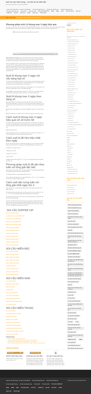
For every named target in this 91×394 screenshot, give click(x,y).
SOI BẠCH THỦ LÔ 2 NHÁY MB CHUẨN (15, 216)
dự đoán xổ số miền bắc (74, 256)
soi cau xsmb (71, 298)
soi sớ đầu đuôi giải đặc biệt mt (75, 103)
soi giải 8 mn (70, 118)
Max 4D (69, 152)
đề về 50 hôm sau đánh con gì (75, 348)
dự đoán (70, 230)
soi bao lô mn (71, 120)
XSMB (52, 11)
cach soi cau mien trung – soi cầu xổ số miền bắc (26, 2)
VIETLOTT (78, 11)
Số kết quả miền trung (72, 171)
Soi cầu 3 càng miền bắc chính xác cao (56, 356)
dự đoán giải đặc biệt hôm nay (75, 233)
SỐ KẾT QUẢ (43, 12)
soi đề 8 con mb (71, 50)
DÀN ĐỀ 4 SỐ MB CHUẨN (12, 233)
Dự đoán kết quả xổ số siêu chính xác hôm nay (74, 241)
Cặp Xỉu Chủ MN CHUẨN (12, 292)
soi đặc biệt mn (71, 116)
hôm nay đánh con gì (73, 281)
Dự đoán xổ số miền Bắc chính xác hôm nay (75, 260)
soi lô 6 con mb (71, 71)
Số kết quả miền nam (72, 173)
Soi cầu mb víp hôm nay (53, 9)
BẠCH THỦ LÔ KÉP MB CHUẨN (13, 221)
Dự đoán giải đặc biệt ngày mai (74, 237)
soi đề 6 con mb (71, 48)
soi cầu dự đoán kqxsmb (74, 301)
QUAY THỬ (35, 12)
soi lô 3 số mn (71, 114)
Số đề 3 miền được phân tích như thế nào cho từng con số (15, 356)
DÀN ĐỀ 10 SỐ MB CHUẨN (12, 242)
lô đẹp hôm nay (72, 292)
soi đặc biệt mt (71, 94)
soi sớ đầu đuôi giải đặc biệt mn (75, 124)
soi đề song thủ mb (72, 56)
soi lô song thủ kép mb (73, 75)
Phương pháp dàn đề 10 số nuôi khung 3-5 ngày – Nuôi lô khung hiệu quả (27, 343)
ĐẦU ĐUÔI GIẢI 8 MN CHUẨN (13, 298)
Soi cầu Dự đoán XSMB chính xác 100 (75, 304)
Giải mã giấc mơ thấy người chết (17, 338)
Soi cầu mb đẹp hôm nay (39, 9)
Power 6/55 (70, 154)
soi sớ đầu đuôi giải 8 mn (73, 122)
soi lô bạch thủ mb (72, 65)
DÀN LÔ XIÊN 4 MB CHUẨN (12, 263)
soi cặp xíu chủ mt (72, 92)
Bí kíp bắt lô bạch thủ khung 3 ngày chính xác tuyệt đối (22, 341)
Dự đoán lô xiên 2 (72, 244)
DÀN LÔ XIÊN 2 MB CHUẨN (12, 257)
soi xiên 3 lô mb (71, 84)
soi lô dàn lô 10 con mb (73, 67)
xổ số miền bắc (71, 342)
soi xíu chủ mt (71, 107)
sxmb (77, 321)
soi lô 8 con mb (71, 60)
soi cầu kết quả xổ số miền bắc (74, 309)
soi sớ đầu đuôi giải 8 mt (73, 101)
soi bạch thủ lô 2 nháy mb (73, 41)
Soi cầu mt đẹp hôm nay (66, 9)
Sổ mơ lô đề (23, 11)
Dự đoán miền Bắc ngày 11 (74, 247)
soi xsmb (70, 321)
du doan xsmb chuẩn (73, 224)
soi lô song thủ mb (72, 77)
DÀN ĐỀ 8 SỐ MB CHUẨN (12, 239)
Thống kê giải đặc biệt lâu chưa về (74, 328)
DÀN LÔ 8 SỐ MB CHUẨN (12, 254)
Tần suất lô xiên (72, 332)
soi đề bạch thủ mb (72, 54)
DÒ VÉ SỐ (22, 12)
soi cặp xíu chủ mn (72, 111)
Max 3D (69, 150)
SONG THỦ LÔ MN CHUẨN (12, 295)
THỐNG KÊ (9, 12)
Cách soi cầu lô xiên (73, 213)
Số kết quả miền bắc (72, 169)
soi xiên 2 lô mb (71, 82)
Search (69, 25)
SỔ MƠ (28, 12)
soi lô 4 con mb (71, 58)
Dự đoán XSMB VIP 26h (73, 253)
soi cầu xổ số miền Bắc (73, 315)
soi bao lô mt (70, 90)
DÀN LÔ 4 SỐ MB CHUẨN (12, 245)
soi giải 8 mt (70, 97)
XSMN (57, 11)
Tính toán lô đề (32, 11)
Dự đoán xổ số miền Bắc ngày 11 (75, 265)
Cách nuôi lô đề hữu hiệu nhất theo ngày (25, 28)
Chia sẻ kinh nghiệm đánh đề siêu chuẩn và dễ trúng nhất (23, 340)
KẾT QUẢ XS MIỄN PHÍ (43, 11)
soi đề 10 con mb (71, 52)
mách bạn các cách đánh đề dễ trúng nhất (35, 356)
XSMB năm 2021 (72, 339)
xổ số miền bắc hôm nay (74, 345)
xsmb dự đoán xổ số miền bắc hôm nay (75, 336)
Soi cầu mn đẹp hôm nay (12, 11)
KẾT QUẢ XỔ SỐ (70, 11)
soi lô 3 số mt (71, 99)
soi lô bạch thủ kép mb (73, 62)
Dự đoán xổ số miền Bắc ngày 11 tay (75, 269)
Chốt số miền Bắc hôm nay (74, 207)
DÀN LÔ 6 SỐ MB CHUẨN (12, 251)
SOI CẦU (16, 12)
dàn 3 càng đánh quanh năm (75, 227)
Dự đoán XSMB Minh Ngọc (74, 250)
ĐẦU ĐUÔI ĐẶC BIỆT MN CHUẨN (14, 301)
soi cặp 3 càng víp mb (72, 43)
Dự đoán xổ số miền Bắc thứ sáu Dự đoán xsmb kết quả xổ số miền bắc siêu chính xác (75, 274)
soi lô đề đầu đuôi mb (72, 73)
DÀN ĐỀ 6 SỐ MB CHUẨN (12, 236)
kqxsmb (70, 284)
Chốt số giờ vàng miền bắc (74, 204)
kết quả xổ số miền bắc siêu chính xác (75, 288)
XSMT (62, 11)
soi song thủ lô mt (72, 105)
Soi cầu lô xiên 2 (72, 312)
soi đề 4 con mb (71, 45)
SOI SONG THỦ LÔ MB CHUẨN (13, 218)
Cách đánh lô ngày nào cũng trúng (75, 217)
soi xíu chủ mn (71, 126)
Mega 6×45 (70, 148)
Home (7, 17)
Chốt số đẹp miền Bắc (73, 210)
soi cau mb (70, 295)
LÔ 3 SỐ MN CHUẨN (11, 304)
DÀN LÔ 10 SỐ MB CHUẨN (12, 271)
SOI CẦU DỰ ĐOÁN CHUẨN (79, 380)
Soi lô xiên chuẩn (72, 318)
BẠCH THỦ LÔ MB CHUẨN (12, 213)
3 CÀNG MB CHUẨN (10, 265)
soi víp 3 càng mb (72, 79)
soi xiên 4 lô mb (71, 86)
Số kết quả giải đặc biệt (73, 324)
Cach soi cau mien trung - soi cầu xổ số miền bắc (19, 27)
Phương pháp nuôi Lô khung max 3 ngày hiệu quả (45, 28)
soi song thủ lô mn (72, 128)
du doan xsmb (71, 221)
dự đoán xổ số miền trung (74, 278)
